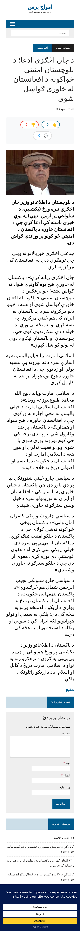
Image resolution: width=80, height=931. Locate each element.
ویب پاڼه (65, 787)
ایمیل (66, 775)
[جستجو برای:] (40, 33)
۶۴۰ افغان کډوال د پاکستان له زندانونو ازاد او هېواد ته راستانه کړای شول (40, 863)
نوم (67, 763)
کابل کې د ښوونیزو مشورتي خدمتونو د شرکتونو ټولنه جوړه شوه (40, 849)
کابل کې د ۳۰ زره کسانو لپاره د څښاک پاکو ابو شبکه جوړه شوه (41, 877)
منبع (70, 689)
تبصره (66, 733)
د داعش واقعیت (64, 837)
